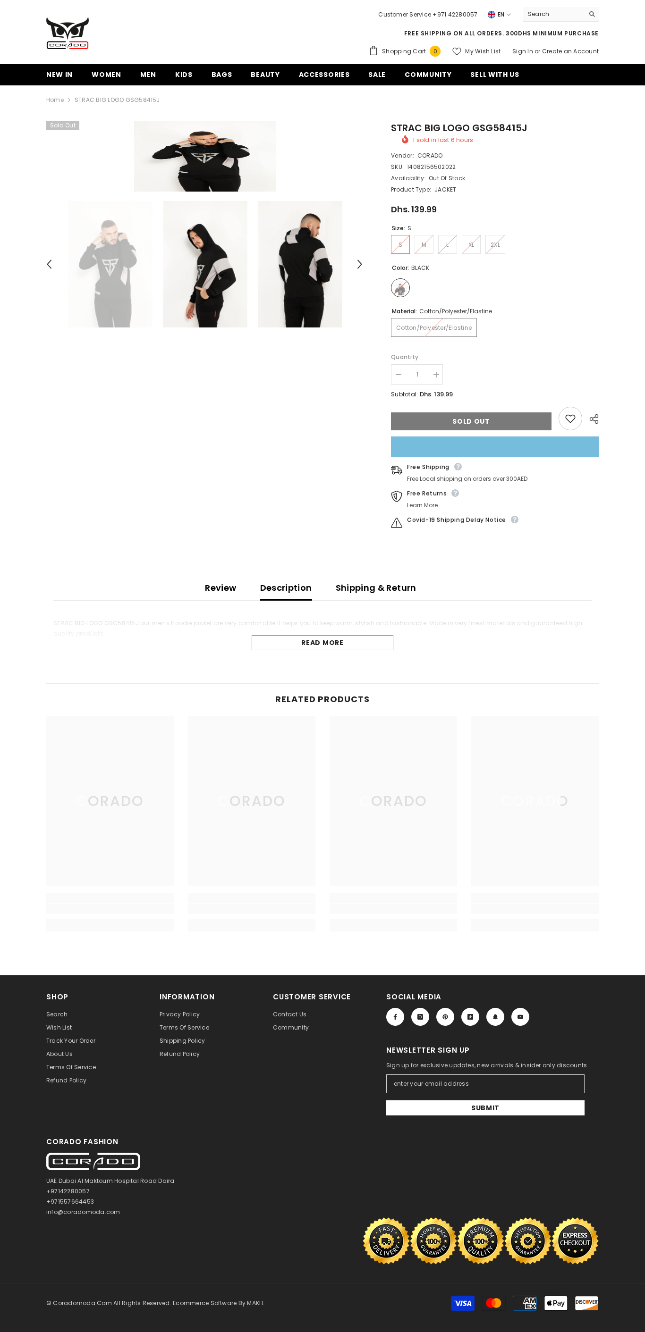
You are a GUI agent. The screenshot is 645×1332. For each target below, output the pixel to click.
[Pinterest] (445, 1017)
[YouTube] (520, 1017)
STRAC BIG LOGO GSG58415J (459, 127)
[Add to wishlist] (570, 418)
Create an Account (570, 51)
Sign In (523, 51)
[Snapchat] (495, 1017)
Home (55, 100)
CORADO (429, 155)
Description (286, 588)
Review (220, 588)
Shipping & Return (376, 588)
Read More (322, 642)
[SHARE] (590, 419)
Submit (485, 1108)
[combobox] (553, 14)
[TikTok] (470, 1017)
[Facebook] (395, 1017)
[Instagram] (420, 1017)
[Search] (561, 14)
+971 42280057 (455, 14)
